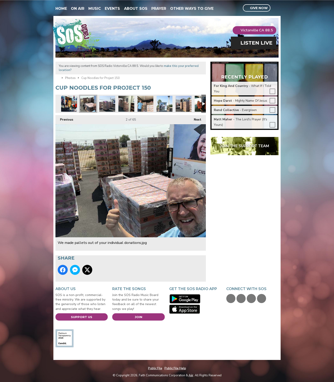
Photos (70, 78)
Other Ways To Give (192, 8)
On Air (77, 8)
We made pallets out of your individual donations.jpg (88, 104)
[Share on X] (87, 270)
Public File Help (175, 368)
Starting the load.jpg (145, 104)
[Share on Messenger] (75, 270)
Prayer (158, 8)
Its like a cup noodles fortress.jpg (184, 104)
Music (94, 8)
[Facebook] (230, 298)
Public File (155, 368)
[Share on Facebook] (63, 270)
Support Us (81, 317)
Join (138, 317)
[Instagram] (261, 298)
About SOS (135, 8)
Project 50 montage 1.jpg (69, 104)
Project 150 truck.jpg (164, 104)
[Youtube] (251, 298)
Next (195, 119)
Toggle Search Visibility (275, 8)
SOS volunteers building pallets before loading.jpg (107, 104)
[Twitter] (241, 298)
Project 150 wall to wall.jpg (126, 104)
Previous (64, 119)
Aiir (191, 375)
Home (61, 8)
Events (112, 8)
